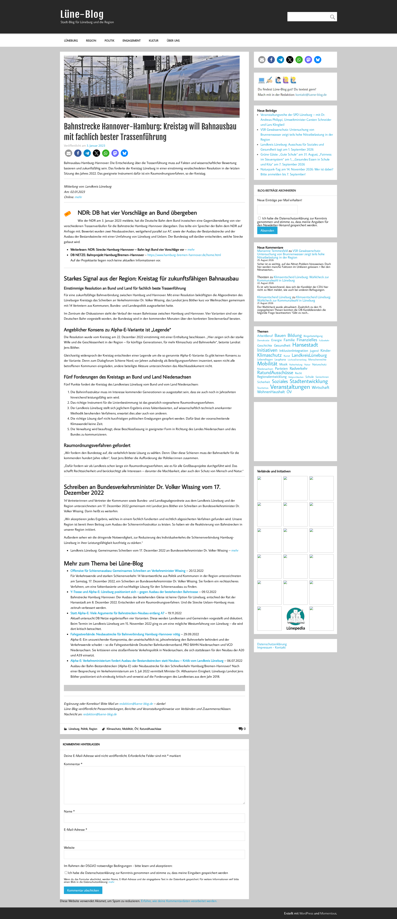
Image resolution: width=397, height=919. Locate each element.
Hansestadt (305, 344)
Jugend (314, 350)
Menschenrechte (317, 359)
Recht (298, 373)
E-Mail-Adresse (75, 829)
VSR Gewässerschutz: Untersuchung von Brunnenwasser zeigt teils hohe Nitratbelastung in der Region (297, 134)
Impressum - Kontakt (271, 647)
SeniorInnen (322, 377)
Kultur (153, 40)
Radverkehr (298, 368)
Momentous (328, 913)
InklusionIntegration (293, 350)
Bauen (280, 335)
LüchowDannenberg (297, 359)
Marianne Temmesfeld (272, 251)
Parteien (281, 368)
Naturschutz (319, 364)
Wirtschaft (320, 387)
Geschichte (264, 345)
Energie (276, 340)
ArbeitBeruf (265, 335)
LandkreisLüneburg (309, 355)
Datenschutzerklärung (272, 644)
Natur (307, 364)
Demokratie (263, 340)
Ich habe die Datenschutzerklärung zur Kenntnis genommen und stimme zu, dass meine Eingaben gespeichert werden (148, 872)
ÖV (136, 729)
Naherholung (296, 364)
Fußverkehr (324, 340)
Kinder (325, 350)
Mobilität (127, 729)
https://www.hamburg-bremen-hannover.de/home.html (184, 255)
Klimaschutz (114, 729)
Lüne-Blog (82, 14)
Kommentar (73, 764)
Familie (289, 340)
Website (69, 847)
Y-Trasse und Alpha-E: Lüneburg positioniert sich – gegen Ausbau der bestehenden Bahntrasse (135, 592)
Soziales (280, 381)
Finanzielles (307, 340)
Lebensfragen (265, 359)
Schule (309, 376)
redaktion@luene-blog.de (136, 703)
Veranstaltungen (290, 387)
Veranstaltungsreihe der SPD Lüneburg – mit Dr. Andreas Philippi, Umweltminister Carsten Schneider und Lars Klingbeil (296, 119)
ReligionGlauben (296, 377)
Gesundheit (282, 345)
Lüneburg (71, 40)
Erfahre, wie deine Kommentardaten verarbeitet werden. (179, 901)
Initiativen (267, 349)
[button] (68, 153)
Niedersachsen (265, 368)
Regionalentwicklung (272, 376)
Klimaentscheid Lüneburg (274, 297)
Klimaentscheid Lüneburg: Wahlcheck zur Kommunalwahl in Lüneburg (293, 278)
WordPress (306, 913)
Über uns (173, 40)
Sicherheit (263, 381)
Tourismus (262, 388)
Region (91, 40)
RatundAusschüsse (150, 729)
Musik (283, 364)
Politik (109, 40)
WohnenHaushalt (271, 392)
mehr (78, 197)
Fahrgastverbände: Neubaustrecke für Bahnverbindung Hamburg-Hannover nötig (125, 634)
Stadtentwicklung (309, 381)
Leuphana (280, 359)
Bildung (295, 335)
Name (69, 811)
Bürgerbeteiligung (313, 336)
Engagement (132, 40)
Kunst (287, 355)
